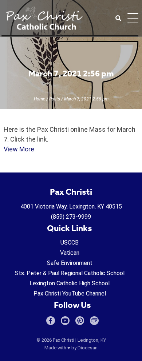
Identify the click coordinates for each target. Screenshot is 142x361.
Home (39, 99)
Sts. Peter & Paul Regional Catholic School (70, 273)
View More (19, 149)
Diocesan (88, 347)
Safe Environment (69, 262)
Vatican (69, 252)
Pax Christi (63, 340)
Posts (54, 99)
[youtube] (65, 320)
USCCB (69, 242)
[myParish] (79, 320)
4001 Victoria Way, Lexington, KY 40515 (71, 206)
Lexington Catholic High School (69, 283)
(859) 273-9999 (71, 216)
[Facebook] (50, 320)
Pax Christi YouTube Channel (69, 293)
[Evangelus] (94, 320)
